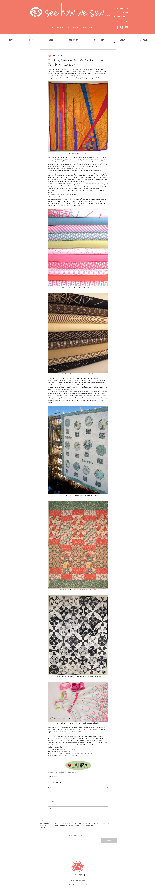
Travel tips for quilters (87, 825)
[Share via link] (61, 782)
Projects (64, 823)
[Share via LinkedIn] (57, 782)
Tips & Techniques (80, 823)
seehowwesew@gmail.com (78, 880)
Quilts (68, 823)
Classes (71, 825)
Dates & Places (105, 823)
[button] (114, 42)
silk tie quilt (77, 825)
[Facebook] (117, 27)
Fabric (50, 776)
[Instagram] (122, 27)
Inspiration (58, 823)
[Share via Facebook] (49, 782)
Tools (67, 825)
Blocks (93, 823)
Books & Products (60, 825)
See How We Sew (79, 875)
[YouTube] (126, 27)
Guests (55, 776)
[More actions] (107, 56)
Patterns (88, 823)
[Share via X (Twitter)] (53, 782)
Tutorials (98, 823)
